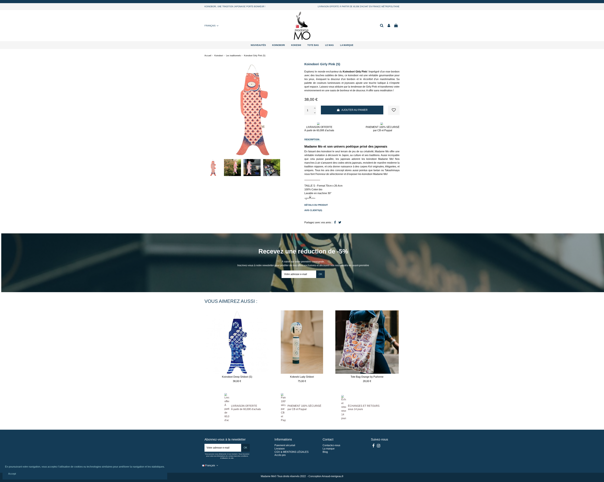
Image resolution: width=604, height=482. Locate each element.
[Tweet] (339, 222)
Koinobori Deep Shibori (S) (237, 376)
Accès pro (280, 455)
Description (311, 139)
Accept (12, 473)
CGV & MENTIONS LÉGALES (291, 452)
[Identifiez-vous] (388, 26)
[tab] (352, 139)
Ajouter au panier (354, 110)
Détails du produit (316, 205)
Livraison (279, 448)
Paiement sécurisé (284, 445)
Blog (325, 452)
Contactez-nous (331, 445)
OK (320, 274)
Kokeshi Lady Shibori (302, 376)
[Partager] (335, 222)
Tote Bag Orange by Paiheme (367, 376)
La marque (329, 448)
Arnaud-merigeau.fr (332, 476)
